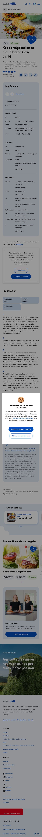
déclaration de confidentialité (23, 418)
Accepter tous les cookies (21, 429)
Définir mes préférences (21, 436)
